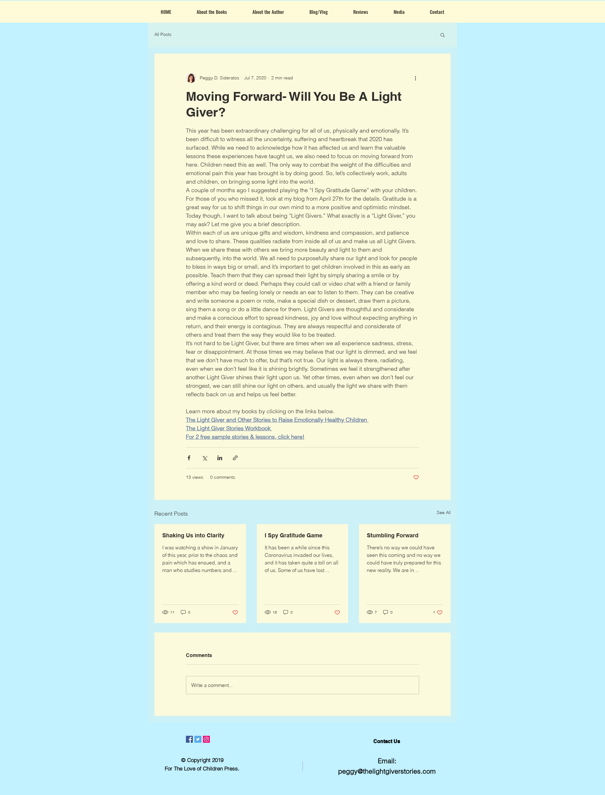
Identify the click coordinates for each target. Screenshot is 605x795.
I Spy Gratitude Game (293, 535)
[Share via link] (235, 458)
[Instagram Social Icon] (206, 739)
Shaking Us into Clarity (193, 535)
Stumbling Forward (392, 535)
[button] (443, 34)
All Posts (162, 34)
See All (444, 512)
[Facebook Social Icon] (189, 739)
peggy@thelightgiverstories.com (387, 771)
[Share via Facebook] (189, 458)
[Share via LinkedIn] (220, 458)
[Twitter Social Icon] (197, 739)
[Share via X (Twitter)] (204, 458)
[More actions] (415, 78)
